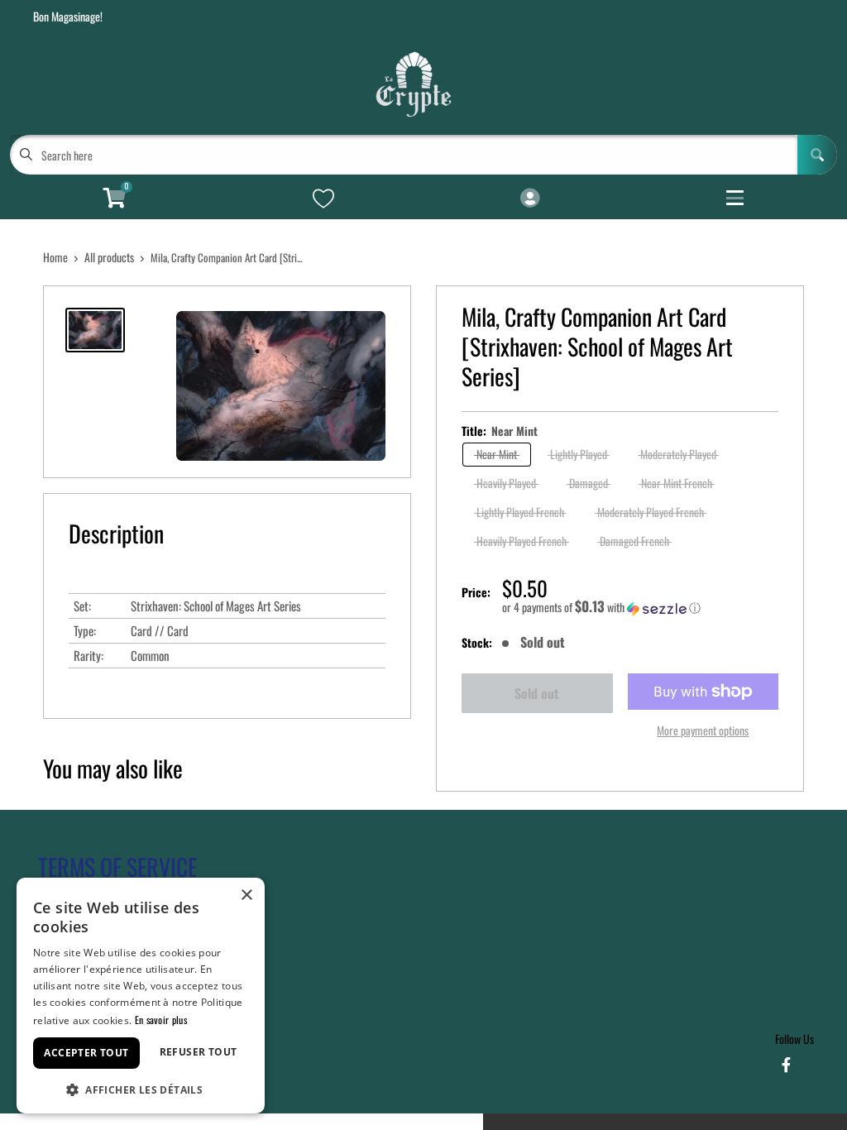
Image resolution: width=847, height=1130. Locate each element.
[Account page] (529, 198)
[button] (640, 607)
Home (55, 257)
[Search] (817, 155)
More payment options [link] (703, 730)
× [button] (246, 895)
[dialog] (141, 995)
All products (109, 257)
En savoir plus (161, 1020)
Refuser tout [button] (198, 1052)
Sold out (536, 693)
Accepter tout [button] (86, 1053)
